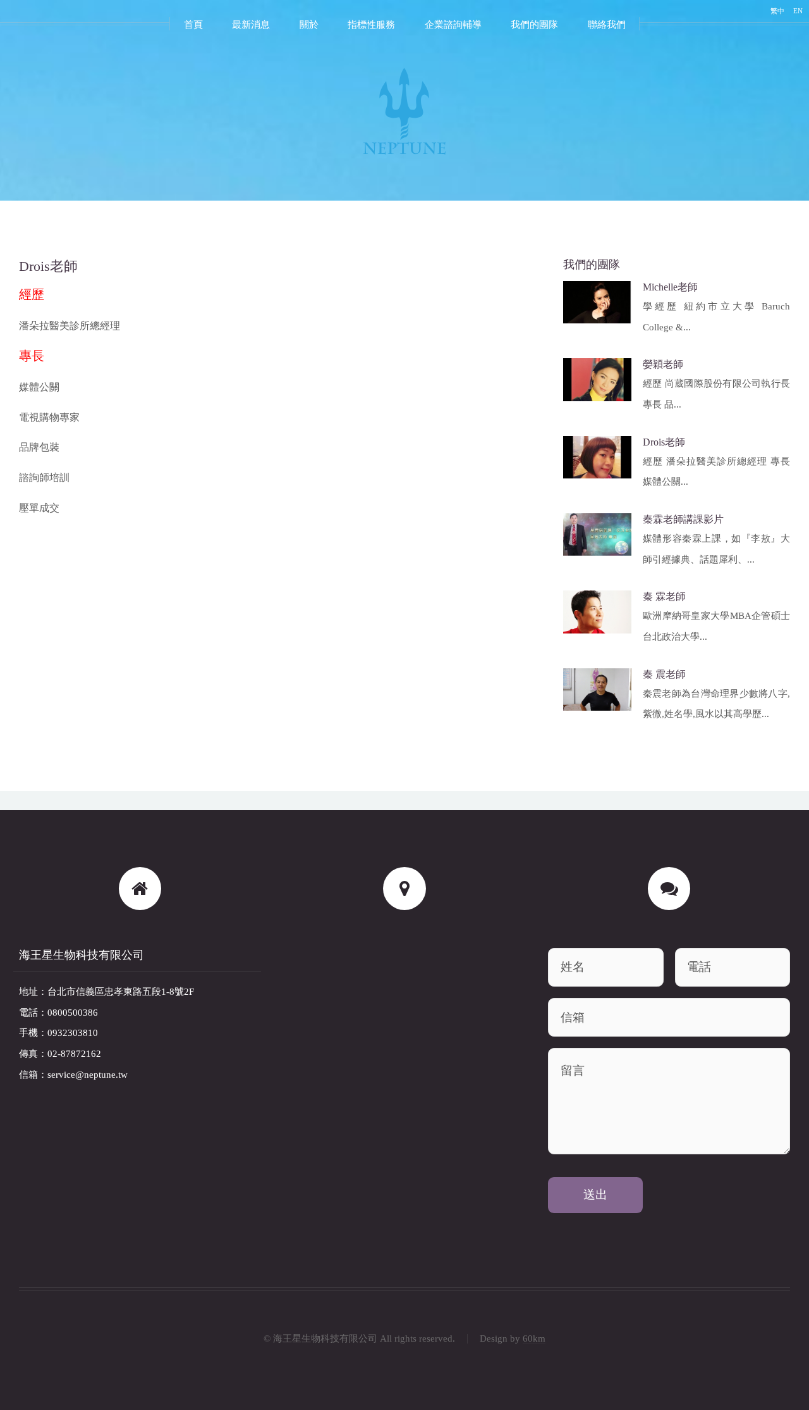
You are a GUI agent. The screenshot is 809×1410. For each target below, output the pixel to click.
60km (534, 1338)
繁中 (777, 11)
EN (798, 11)
